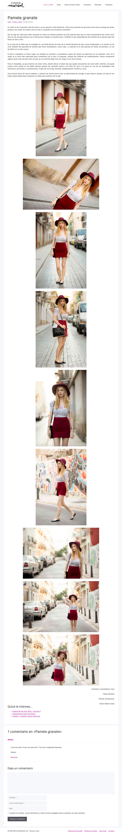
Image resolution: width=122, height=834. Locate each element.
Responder (14, 757)
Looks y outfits (48, 5)
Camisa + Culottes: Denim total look (26, 716)
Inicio (9, 22)
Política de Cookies (90, 831)
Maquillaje (98, 5)
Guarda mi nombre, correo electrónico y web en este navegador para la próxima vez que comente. (47, 813)
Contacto (111, 831)
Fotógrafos (108, 5)
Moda (59, 5)
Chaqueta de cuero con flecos (23, 714)
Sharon (10, 740)
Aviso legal (102, 831)
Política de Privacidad (75, 831)
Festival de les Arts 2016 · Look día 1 (26, 711)
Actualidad (87, 5)
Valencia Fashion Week (72, 5)
